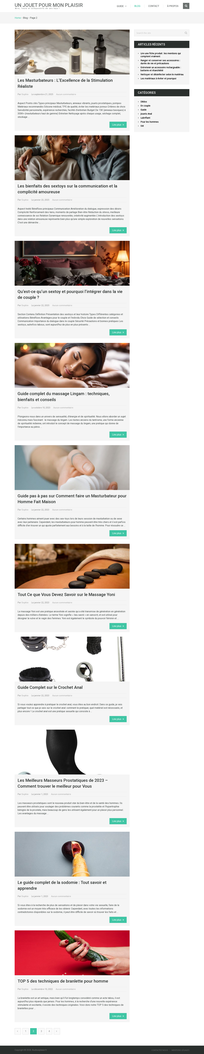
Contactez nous (159, 1050)
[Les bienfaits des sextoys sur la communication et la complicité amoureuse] (72, 157)
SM (142, 125)
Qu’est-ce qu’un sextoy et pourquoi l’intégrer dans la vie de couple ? (70, 294)
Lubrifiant (145, 117)
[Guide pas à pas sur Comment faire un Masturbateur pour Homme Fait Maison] (72, 467)
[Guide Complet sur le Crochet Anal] (72, 659)
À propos (172, 6)
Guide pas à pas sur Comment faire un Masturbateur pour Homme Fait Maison (72, 498)
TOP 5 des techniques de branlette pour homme (63, 981)
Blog (137, 6)
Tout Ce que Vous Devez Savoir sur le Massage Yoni (66, 594)
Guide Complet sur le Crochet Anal (50, 687)
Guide (120, 6)
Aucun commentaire (66, 94)
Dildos (144, 101)
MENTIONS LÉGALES (180, 1050)
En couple (145, 105)
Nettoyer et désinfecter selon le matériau (162, 74)
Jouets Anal (146, 113)
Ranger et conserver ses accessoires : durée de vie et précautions (160, 62)
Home (18, 17)
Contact (153, 6)
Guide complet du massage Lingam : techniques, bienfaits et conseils (64, 396)
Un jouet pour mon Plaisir (49, 5)
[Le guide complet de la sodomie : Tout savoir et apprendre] (72, 854)
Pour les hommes (150, 121)
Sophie (25, 94)
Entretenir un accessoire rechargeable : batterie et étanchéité (161, 69)
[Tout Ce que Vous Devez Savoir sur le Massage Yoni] (72, 566)
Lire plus (117, 124)
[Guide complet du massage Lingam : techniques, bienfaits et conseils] (72, 365)
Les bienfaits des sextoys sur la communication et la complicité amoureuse (67, 189)
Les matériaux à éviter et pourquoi (158, 78)
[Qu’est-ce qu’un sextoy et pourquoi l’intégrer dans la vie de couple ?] (72, 263)
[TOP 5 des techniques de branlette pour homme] (72, 952)
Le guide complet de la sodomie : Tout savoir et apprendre (62, 885)
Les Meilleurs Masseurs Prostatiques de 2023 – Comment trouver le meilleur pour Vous (63, 783)
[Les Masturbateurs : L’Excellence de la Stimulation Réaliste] (72, 52)
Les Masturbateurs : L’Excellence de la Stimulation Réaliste (65, 83)
